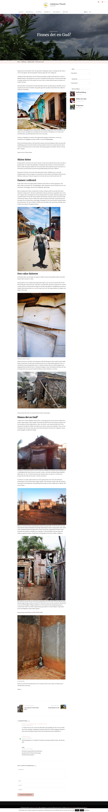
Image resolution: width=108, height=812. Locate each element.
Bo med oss (39, 11)
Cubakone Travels (58, 4)
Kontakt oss (47, 11)
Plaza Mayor (50, 139)
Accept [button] (77, 810)
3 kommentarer (62, 42)
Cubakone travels (26, 736)
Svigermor (79, 105)
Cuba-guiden (56, 11)
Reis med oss (29, 11)
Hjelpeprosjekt (54, 31)
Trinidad (26, 130)
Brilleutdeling (81, 92)
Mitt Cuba (65, 11)
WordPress (84, 807)
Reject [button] (82, 810)
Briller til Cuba (81, 99)
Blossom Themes (71, 807)
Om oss (20, 11)
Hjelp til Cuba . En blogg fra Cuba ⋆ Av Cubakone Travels (34, 723)
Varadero (28, 139)
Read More (86, 810)
